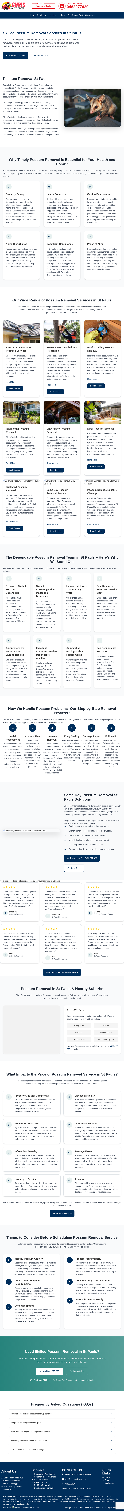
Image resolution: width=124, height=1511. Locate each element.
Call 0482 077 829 (17, 55)
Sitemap (99, 1508)
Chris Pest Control (87, 1508)
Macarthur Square (106, 1040)
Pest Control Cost (75, 15)
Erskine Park (79, 1040)
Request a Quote (43, 5)
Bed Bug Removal (42, 1485)
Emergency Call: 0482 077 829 (83, 858)
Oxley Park (79, 1026)
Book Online (42, 55)
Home (32, 15)
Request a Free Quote (62, 1213)
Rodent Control (40, 1482)
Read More (11, 382)
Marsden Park (106, 1033)
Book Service (14, 389)
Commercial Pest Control (45, 1477)
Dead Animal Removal (44, 1488)
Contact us (89, 15)
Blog (63, 15)
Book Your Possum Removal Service (62, 972)
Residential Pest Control (44, 1474)
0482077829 (78, 6)
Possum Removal (41, 1480)
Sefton (106, 1026)
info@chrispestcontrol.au (75, 1479)
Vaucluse (79, 1033)
